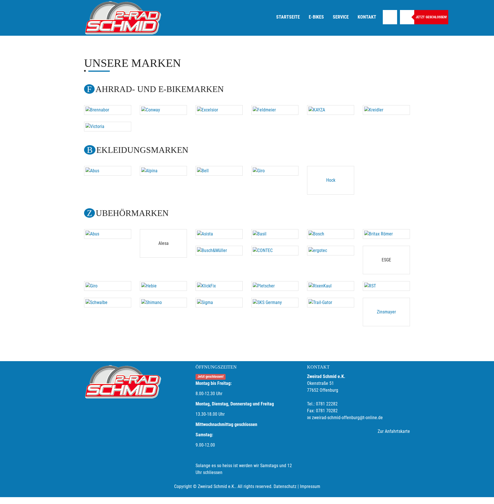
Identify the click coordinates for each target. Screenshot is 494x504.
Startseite (288, 17)
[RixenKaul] (330, 286)
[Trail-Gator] (330, 302)
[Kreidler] (386, 110)
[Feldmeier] (275, 110)
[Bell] (219, 170)
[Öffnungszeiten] (407, 17)
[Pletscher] (275, 286)
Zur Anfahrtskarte (394, 431)
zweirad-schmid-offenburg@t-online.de (347, 417)
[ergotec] (330, 250)
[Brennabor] (107, 110)
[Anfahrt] (390, 17)
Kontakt (367, 17)
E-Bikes (316, 17)
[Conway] (163, 110)
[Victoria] (107, 126)
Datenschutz (285, 486)
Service (341, 17)
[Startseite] (122, 18)
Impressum (310, 486)
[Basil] (275, 234)
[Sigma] (219, 302)
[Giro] (275, 170)
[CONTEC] (275, 250)
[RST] (386, 286)
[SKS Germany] (275, 302)
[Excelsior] (219, 110)
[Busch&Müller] (219, 250)
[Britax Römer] (386, 234)
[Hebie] (163, 286)
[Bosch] (330, 234)
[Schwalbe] (107, 302)
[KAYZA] (330, 110)
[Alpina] (163, 170)
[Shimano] (163, 302)
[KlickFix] (219, 286)
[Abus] (107, 170)
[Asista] (219, 234)
